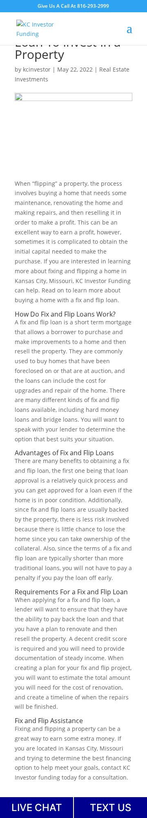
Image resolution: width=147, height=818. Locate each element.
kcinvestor (37, 69)
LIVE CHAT (36, 808)
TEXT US (110, 808)
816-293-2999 (93, 5)
